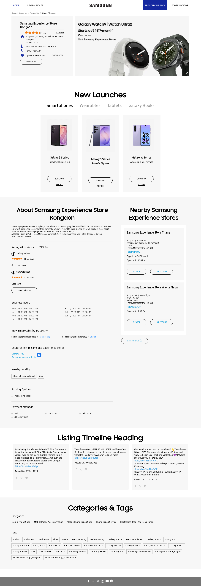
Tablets (114, 105)
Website (136, 271)
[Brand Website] (112, 581)
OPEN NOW (57, 55)
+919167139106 (133, 252)
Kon (41, 376)
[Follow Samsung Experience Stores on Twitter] (98, 581)
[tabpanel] (132, 46)
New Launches (35, 5)
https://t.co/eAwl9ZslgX (26, 466)
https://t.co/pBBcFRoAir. (146, 460)
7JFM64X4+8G (17, 353)
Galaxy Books (141, 105)
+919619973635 (33, 51)
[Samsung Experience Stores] (100, 5)
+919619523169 (134, 307)
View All (60, 32)
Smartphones (60, 105)
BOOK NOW (59, 179)
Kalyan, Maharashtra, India (23, 357)
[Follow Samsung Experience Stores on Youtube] (107, 581)
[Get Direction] (39, 356)
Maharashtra (34, 13)
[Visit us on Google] (94, 581)
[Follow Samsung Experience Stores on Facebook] (89, 581)
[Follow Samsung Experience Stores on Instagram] (103, 581)
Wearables (90, 105)
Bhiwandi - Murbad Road (24, 376)
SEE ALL (59, 184)
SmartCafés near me (19, 13)
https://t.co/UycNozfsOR (146, 469)
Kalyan (44, 13)
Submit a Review (24, 290)
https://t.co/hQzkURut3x (86, 457)
